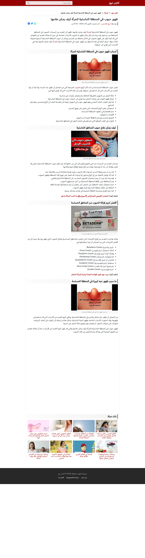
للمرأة (89, 32)
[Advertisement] (72, 371)
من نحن (84, 477)
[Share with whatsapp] (35, 23)
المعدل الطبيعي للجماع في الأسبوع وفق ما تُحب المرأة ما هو (85, 196)
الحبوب (78, 87)
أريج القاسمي (106, 23)
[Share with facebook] (29, 23)
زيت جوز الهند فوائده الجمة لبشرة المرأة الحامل (90, 274)
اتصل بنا (61, 477)
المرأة (106, 13)
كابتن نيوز (114, 3)
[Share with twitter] (32, 23)
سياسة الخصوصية (72, 477)
